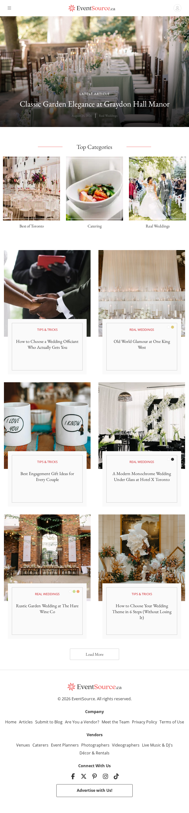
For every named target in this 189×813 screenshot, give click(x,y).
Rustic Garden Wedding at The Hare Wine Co (47, 608)
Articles (26, 722)
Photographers (95, 745)
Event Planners (65, 745)
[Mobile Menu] (10, 8)
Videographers (126, 745)
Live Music (151, 745)
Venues (23, 745)
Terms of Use (171, 722)
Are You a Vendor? (82, 722)
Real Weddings (108, 115)
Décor (85, 753)
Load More (95, 654)
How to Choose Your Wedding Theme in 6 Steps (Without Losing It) (142, 611)
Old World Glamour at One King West (142, 344)
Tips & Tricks (47, 329)
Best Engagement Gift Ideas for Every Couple (47, 476)
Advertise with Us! (94, 790)
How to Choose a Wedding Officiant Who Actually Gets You (47, 344)
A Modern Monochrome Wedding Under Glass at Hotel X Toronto (141, 476)
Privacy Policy (144, 722)
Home (10, 722)
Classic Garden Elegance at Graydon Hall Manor (95, 103)
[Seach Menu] (177, 8)
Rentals (103, 753)
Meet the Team (115, 722)
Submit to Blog (49, 722)
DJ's (169, 745)
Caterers (40, 745)
